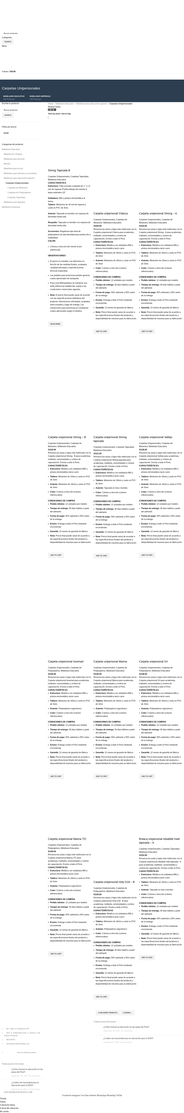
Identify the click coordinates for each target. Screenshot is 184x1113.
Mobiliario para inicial (13, 168)
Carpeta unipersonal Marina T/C (67, 838)
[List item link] (23, 1044)
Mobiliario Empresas (11, 207)
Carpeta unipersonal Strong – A (158, 213)
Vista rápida (51, 330)
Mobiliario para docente (14, 159)
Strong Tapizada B (59, 170)
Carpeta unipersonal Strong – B (67, 437)
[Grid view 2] (49, 110)
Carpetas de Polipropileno (19, 192)
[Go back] (5, 83)
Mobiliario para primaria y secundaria (20, 173)
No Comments (34, 1076)
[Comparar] (51, 165)
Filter (6, 133)
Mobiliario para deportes (14, 202)
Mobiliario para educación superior (19, 178)
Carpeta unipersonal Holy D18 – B (114, 882)
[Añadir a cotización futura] (51, 318)
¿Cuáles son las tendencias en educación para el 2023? (128, 1038)
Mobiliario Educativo (11, 149)
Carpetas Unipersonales (17, 183)
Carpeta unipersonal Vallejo (155, 437)
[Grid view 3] (52, 110)
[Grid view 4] (55, 110)
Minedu (7, 164)
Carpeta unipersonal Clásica (111, 213)
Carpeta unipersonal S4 (153, 661)
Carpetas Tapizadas (16, 197)
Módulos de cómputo (13, 154)
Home (51, 104)
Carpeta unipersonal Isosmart (65, 661)
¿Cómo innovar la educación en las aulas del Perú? (126, 1027)
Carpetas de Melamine (18, 188)
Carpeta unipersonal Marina (110, 661)
